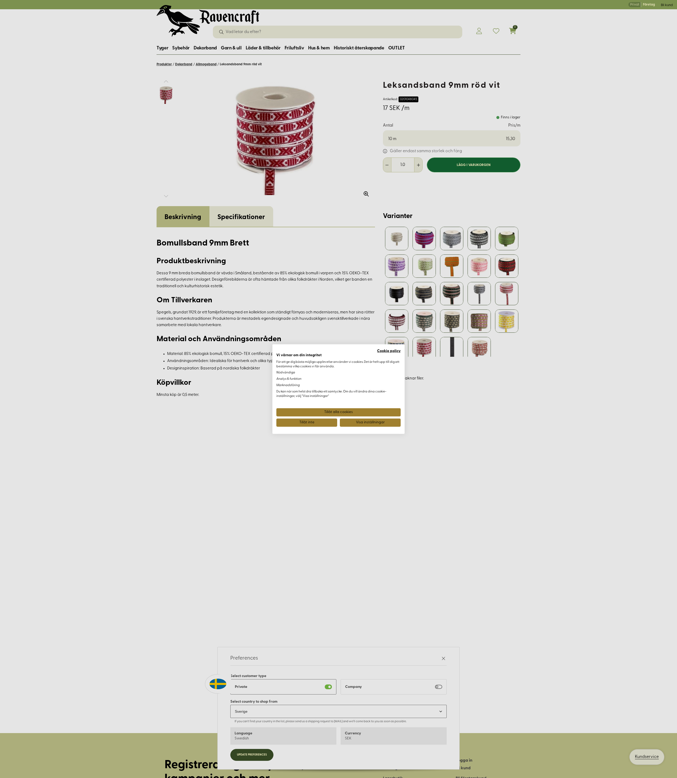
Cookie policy (389, 351)
